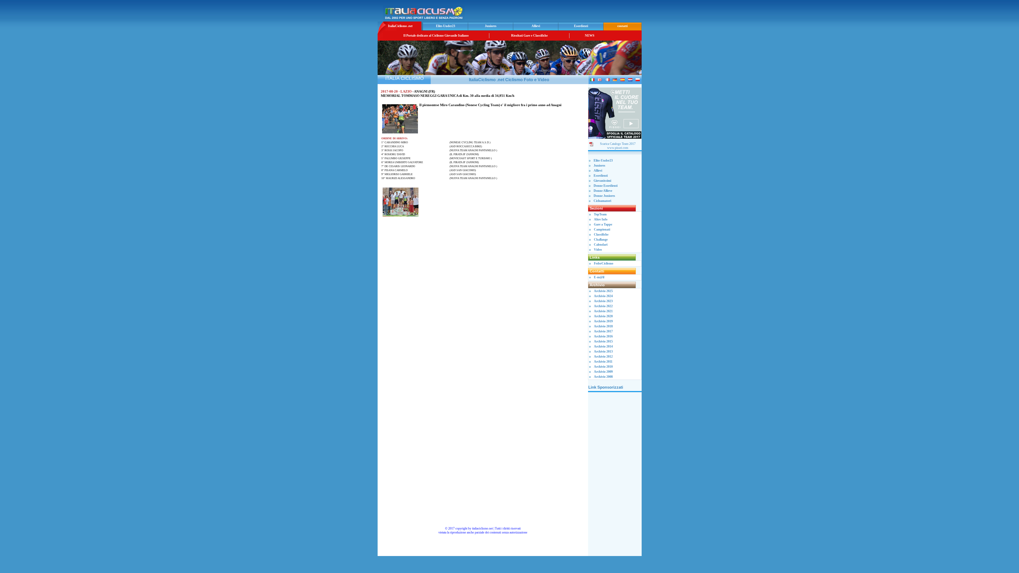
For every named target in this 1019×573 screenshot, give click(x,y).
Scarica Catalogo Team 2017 (618, 144)
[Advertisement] (578, 12)
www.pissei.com (617, 148)
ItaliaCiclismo (400, 26)
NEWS (589, 35)
